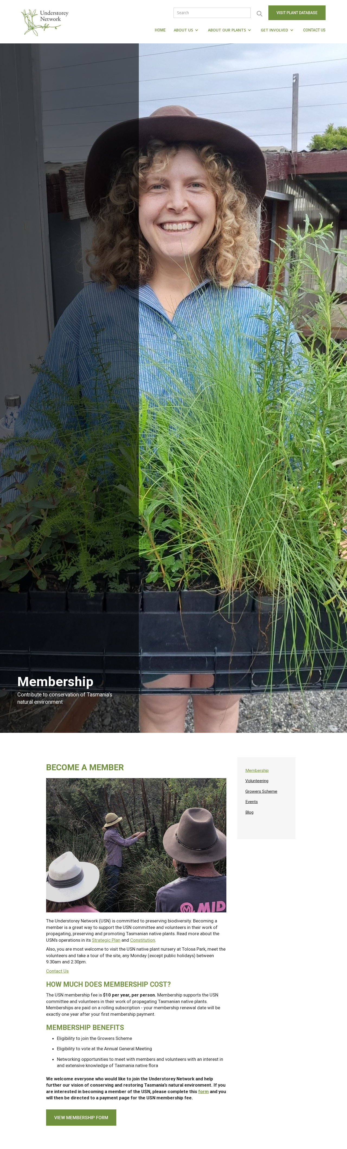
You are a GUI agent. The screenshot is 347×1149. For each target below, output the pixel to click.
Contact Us (57, 971)
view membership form (81, 1117)
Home (160, 30)
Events (251, 801)
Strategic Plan (106, 940)
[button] (187, 30)
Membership (257, 770)
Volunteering (256, 780)
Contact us (314, 30)
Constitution (142, 940)
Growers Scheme (261, 791)
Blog (249, 812)
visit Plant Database (297, 13)
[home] (46, 21)
